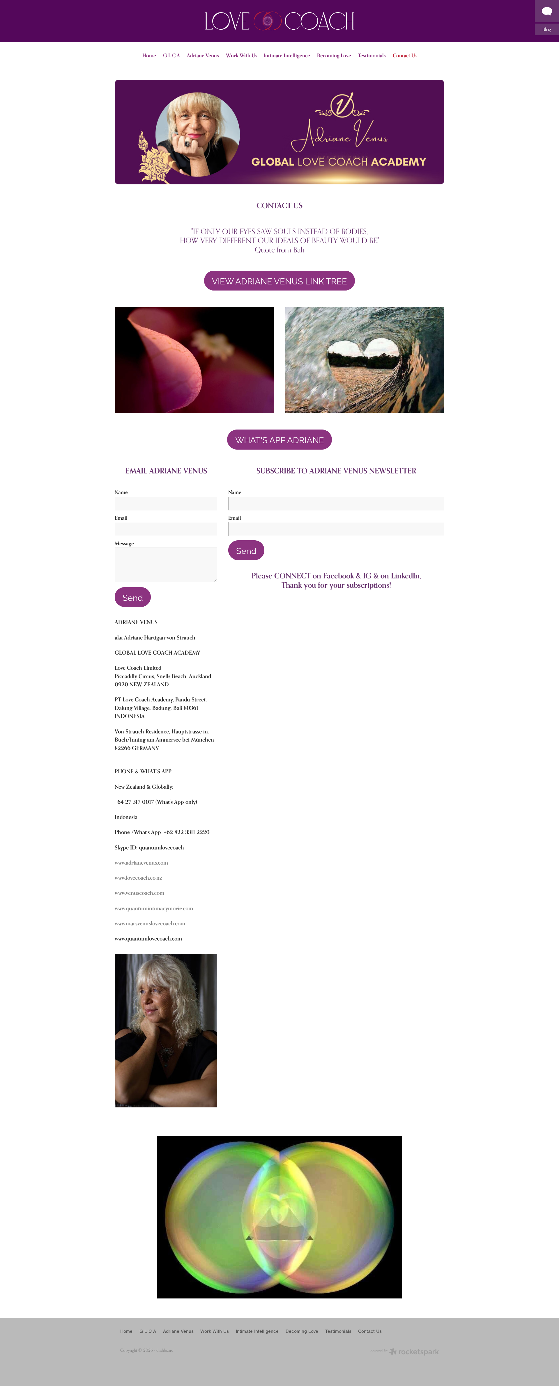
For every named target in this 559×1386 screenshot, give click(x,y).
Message (124, 543)
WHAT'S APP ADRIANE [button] (279, 439)
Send (133, 597)
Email (121, 518)
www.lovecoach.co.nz (138, 877)
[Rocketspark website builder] (404, 1352)
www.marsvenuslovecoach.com (150, 923)
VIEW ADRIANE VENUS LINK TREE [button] (279, 280)
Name (121, 492)
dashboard (165, 1350)
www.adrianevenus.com (141, 862)
